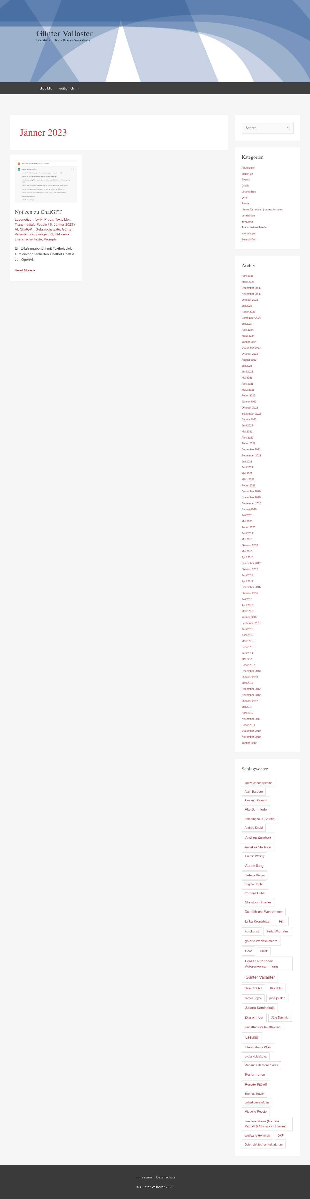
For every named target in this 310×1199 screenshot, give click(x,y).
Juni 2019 (247, 533)
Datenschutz (165, 1177)
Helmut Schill (253, 988)
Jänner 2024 (249, 341)
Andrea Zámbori (258, 837)
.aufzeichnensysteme (258, 783)
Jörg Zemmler (280, 1017)
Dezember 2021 (251, 449)
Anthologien (248, 167)
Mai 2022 (247, 431)
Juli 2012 (247, 706)
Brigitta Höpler (254, 884)
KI (51, 234)
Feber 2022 (248, 443)
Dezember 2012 (251, 688)
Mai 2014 (247, 658)
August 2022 (249, 419)
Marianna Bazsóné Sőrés (261, 1065)
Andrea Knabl (254, 827)
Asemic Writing (254, 856)
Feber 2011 (248, 724)
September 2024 (251, 317)
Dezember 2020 (251, 491)
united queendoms (257, 1102)
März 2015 (248, 641)
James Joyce (253, 998)
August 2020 (249, 509)
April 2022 (247, 437)
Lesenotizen (24, 219)
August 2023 (249, 359)
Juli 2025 (247, 305)
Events (246, 179)
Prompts (50, 239)
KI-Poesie (62, 234)
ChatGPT (27, 229)
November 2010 (251, 736)
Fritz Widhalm (277, 931)
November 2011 (251, 718)
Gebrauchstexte (48, 229)
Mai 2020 (247, 521)
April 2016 (247, 605)
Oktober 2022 (250, 407)
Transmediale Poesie (31, 224)
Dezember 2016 (251, 587)
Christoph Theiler (258, 902)
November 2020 (251, 497)
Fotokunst (252, 931)
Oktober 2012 (250, 701)
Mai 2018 (247, 551)
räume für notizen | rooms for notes (262, 209)
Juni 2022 (247, 425)
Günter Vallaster (64, 33)
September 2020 (251, 503)
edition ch (247, 173)
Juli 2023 (247, 365)
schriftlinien (248, 215)
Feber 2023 (248, 395)
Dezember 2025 (251, 287)
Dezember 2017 (251, 563)
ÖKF (280, 1135)
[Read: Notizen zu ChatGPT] (46, 181)
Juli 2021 (247, 461)
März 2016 (248, 611)
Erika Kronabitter (258, 921)
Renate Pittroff (256, 1084)
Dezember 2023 (251, 347)
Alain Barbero (254, 791)
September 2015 (251, 623)
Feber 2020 (248, 527)
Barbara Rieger (255, 875)
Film (282, 921)
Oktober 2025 (250, 299)
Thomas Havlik (254, 1093)
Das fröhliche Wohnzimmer (264, 912)
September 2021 (251, 455)
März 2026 (248, 281)
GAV (248, 951)
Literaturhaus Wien (258, 1047)
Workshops (248, 233)
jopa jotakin (277, 998)
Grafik (245, 185)
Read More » (25, 270)
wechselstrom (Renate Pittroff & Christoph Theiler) (266, 1123)
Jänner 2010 (249, 742)
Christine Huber (255, 893)
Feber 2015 (248, 647)
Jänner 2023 (249, 401)
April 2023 (247, 383)
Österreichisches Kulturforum (264, 1144)
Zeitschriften (249, 239)
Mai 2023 (247, 377)
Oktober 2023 (250, 353)
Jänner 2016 (249, 617)
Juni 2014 (247, 653)
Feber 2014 (248, 664)
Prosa (48, 219)
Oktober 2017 (250, 569)
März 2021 (248, 479)
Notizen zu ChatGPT (38, 211)
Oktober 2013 (250, 677)
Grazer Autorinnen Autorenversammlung (261, 963)
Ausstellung (254, 866)
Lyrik (38, 219)
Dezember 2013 (251, 671)
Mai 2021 (247, 473)
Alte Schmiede (256, 809)
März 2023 (248, 389)
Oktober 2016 (250, 593)
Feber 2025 (248, 311)
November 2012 (251, 694)
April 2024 (247, 329)
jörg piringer (39, 234)
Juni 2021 (247, 467)
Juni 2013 (247, 682)
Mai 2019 (247, 539)
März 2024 (248, 335)
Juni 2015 (247, 629)
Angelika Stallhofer (258, 847)
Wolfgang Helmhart (257, 1135)
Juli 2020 (247, 515)
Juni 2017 (247, 575)
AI (16, 229)
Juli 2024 (247, 323)
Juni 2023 (247, 371)
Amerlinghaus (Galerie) (260, 819)
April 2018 (247, 557)
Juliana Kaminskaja (260, 1008)
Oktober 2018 (250, 545)
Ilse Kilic (276, 988)
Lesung (251, 1037)
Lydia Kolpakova (256, 1056)
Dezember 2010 (251, 730)
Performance (255, 1074)
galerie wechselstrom (261, 941)
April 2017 (247, 581)
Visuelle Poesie (256, 1111)
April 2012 (247, 712)
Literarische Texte (28, 239)
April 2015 (247, 634)
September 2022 (251, 413)
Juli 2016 (247, 599)
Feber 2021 (248, 485)
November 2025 (251, 293)
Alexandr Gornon (256, 800)
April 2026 (247, 275)
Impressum (143, 1177)
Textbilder (62, 219)
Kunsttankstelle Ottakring (262, 1027)
